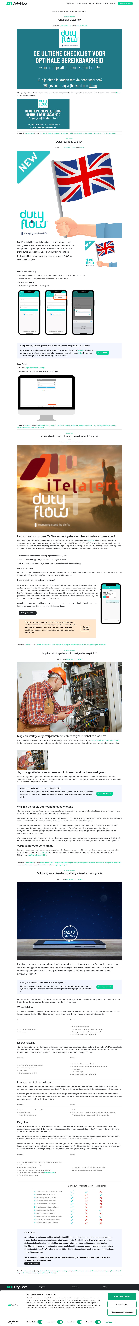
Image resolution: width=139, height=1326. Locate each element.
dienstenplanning (66, 1271)
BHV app (52, 644)
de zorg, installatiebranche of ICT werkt (105, 740)
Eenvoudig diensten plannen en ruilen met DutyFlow (69, 436)
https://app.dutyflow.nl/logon (35, 368)
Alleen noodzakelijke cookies (122, 1312)
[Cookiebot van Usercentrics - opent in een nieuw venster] (13, 1322)
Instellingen (109, 1322)
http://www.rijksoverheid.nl (37, 855)
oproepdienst (112, 133)
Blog (106, 3)
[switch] (60, 1322)
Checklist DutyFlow (69, 19)
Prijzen (91, 3)
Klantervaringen (82, 3)
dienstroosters (98, 133)
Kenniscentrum (69, 16)
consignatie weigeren (80, 862)
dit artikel (45, 852)
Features (69, 139)
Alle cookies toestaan (122, 1296)
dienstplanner (89, 133)
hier (117, 93)
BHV (80, 353)
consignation (74, 425)
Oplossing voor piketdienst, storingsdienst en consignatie (69, 873)
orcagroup (106, 1271)
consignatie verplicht (67, 133)
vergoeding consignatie (37, 427)
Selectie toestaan (122, 1304)
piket (96, 644)
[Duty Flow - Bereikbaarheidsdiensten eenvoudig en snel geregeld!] (17, 3)
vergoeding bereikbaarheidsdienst (44, 865)
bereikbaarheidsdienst (46, 133)
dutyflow (105, 133)
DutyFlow (70, 3)
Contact (112, 3)
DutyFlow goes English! (69, 141)
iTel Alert (81, 350)
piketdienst (105, 425)
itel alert (84, 644)
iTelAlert (91, 541)
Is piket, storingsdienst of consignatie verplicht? (69, 653)
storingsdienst (31, 1273)
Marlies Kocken (82, 25)
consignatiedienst (79, 133)
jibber (82, 147)
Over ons (99, 3)
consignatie (57, 133)
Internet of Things (49, 1172)
